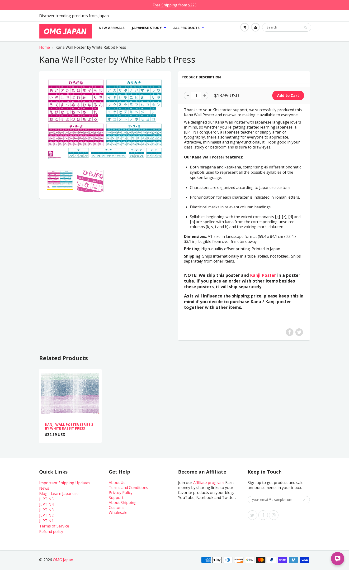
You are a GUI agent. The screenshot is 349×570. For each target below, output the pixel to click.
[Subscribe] (304, 500)
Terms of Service (54, 526)
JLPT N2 (46, 515)
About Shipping (123, 502)
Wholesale (118, 512)
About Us (117, 482)
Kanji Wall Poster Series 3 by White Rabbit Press (69, 426)
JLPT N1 (46, 520)
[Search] (305, 27)
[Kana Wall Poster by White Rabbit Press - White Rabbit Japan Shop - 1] (105, 121)
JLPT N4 (46, 504)
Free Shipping (165, 5)
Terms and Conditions (128, 487)
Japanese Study (147, 27)
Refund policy (51, 531)
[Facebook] (263, 515)
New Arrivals (112, 27)
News (44, 488)
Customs (116, 507)
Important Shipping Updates (64, 482)
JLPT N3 (46, 510)
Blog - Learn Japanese (59, 493)
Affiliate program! (208, 482)
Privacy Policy (120, 492)
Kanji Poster (263, 275)
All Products (186, 27)
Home (44, 47)
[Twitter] (252, 515)
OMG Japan (63, 559)
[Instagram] (273, 515)
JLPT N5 (46, 499)
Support (116, 497)
